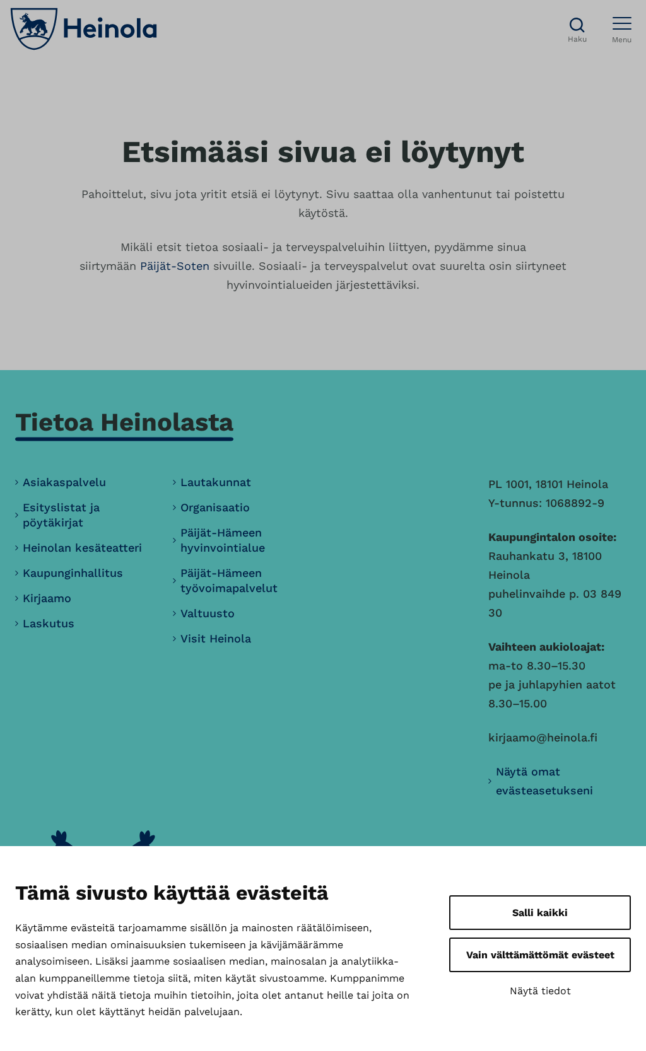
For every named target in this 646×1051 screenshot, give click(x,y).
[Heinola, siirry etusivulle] (83, 29)
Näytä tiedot (540, 991)
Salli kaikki (540, 913)
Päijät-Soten (174, 265)
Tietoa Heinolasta (124, 422)
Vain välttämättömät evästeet (540, 955)
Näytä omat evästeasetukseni (544, 781)
